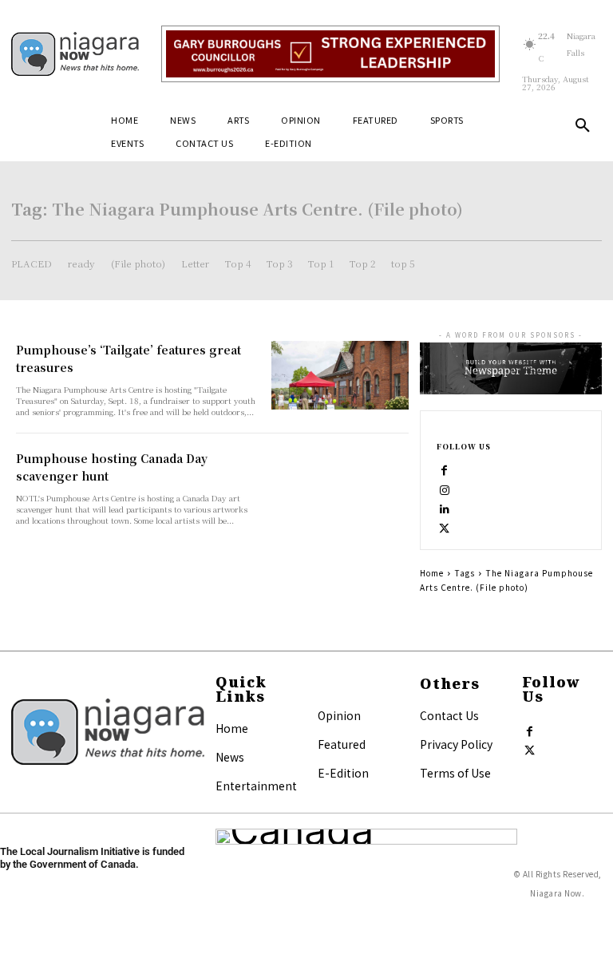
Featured (342, 744)
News (230, 757)
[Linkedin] (445, 506)
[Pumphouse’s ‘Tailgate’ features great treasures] (340, 375)
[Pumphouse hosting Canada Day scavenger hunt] (340, 483)
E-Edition (343, 773)
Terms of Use (455, 773)
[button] (583, 126)
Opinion (339, 715)
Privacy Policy (456, 744)
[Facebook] (445, 468)
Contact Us (449, 715)
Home (432, 573)
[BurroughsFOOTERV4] (330, 53)
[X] (445, 525)
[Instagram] (445, 487)
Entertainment (256, 786)
